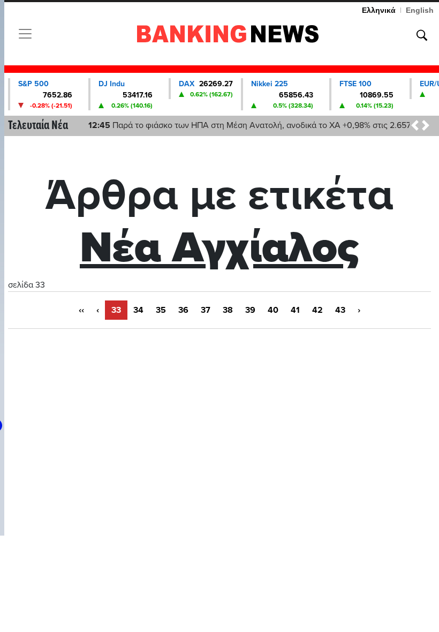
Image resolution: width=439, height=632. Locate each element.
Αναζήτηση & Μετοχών (421, 35)
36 (183, 310)
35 (161, 310)
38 (228, 310)
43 (340, 310)
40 (273, 310)
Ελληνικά (379, 10)
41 (295, 310)
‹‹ (81, 310)
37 (205, 310)
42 (317, 310)
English (420, 10)
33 (116, 310)
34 (138, 310)
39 (250, 310)
